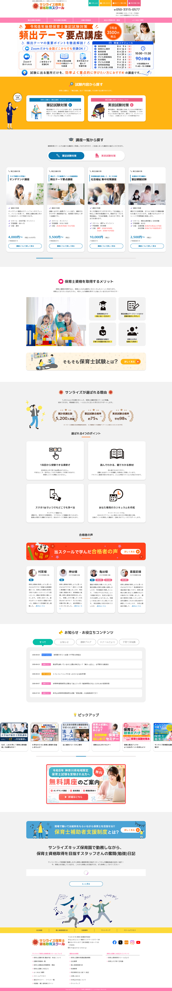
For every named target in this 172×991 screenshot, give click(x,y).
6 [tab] (91, 756)
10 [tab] (131, 756)
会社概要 (74, 961)
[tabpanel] (25, 209)
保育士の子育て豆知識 (115, 961)
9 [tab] (121, 756)
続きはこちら (40, 606)
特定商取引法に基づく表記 (80, 972)
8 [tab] (111, 756)
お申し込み (94, 3)
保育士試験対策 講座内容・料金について (47, 958)
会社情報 (39, 930)
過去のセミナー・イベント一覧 (44, 980)
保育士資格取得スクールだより (118, 958)
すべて (43, 642)
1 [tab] (82, 75)
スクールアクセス (130, 930)
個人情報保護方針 (62, 930)
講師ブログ (86, 642)
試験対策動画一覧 (40, 961)
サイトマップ (105, 930)
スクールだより (107, 642)
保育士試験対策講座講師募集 (80, 958)
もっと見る (86, 884)
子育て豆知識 (129, 642)
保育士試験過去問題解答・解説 (44, 965)
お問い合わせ (106, 3)
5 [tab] (81, 756)
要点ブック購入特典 (120, 3)
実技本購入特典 (135, 3)
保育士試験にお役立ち (41, 969)
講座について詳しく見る (25, 246)
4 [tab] (90, 75)
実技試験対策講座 (60, 20)
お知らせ (64, 642)
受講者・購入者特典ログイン (43, 983)
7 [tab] (101, 756)
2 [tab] (85, 75)
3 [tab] (87, 75)
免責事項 (84, 930)
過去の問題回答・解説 (112, 20)
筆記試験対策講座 (34, 20)
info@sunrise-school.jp (78, 948)
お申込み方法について (78, 980)
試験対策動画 (86, 20)
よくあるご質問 (137, 20)
